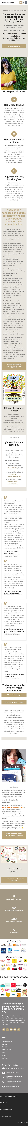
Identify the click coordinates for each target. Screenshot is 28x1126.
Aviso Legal (3, 1103)
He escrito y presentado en (14, 978)
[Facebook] (3, 1029)
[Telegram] (18, 1029)
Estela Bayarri (6, 1049)
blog (9, 468)
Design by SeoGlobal (23, 1122)
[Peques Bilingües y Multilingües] (14, 171)
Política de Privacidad (6, 1109)
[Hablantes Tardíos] (14, 99)
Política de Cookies (5, 1116)
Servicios (5, 1047)
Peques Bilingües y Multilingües (14, 178)
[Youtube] (11, 1029)
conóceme (14, 787)
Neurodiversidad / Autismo (14, 141)
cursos (10, 470)
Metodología (6, 1041)
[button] (20, 2)
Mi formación (14, 941)
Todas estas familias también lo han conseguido (14, 688)
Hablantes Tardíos (14, 104)
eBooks (4, 1055)
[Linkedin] (14, 1029)
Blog (3, 1052)
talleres (14, 468)
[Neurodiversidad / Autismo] (14, 134)
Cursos (4, 1044)
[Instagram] (7, 1029)
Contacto (5, 1058)
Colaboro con (14, 957)
